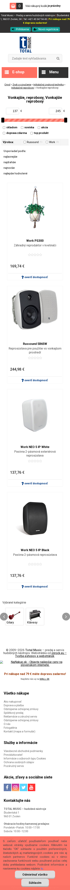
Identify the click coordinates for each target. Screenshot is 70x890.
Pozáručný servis (14, 765)
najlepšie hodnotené (15, 173)
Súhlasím (35, 883)
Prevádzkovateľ (13, 754)
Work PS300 (34, 240)
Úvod (7, 84)
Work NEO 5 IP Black (35, 550)
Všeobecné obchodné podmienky (23, 751)
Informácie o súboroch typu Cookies (25, 758)
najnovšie (9, 167)
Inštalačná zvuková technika (48, 84)
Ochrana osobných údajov (19, 762)
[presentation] (4, 617)
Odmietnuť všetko (35, 874)
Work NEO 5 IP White (35, 447)
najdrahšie (10, 162)
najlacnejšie (10, 156)
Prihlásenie (22, 29)
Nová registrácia (48, 29)
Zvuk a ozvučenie (22, 84)
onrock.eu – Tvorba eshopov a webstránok (41, 654)
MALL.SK (44, 679)
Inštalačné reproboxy (22, 87)
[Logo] (35, 44)
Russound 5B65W (35, 344)
